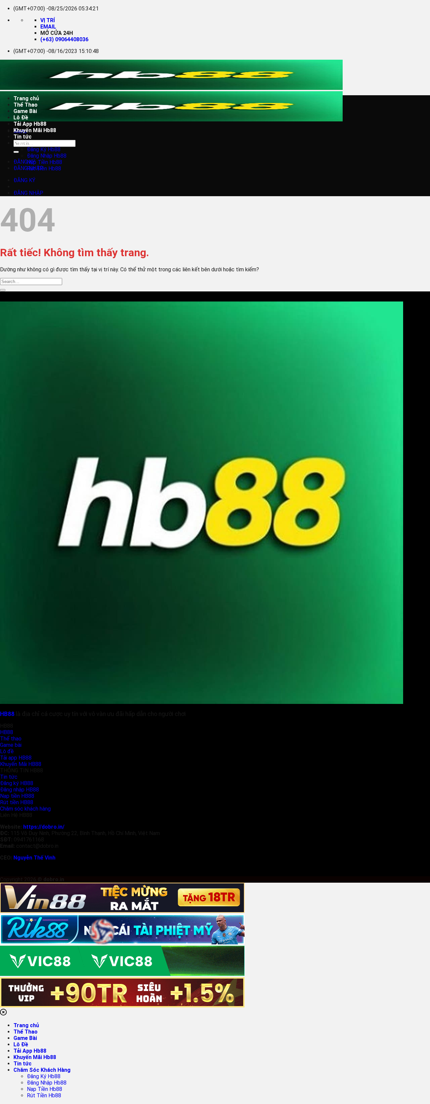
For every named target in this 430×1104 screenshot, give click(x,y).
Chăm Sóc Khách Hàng (42, 143)
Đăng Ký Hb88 (43, 149)
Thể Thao (25, 105)
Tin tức (22, 136)
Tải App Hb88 (29, 124)
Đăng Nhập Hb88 (47, 156)
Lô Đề (20, 117)
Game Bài (25, 111)
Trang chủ (26, 98)
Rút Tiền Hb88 (44, 168)
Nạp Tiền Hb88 (44, 162)
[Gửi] (16, 152)
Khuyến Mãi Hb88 (34, 130)
